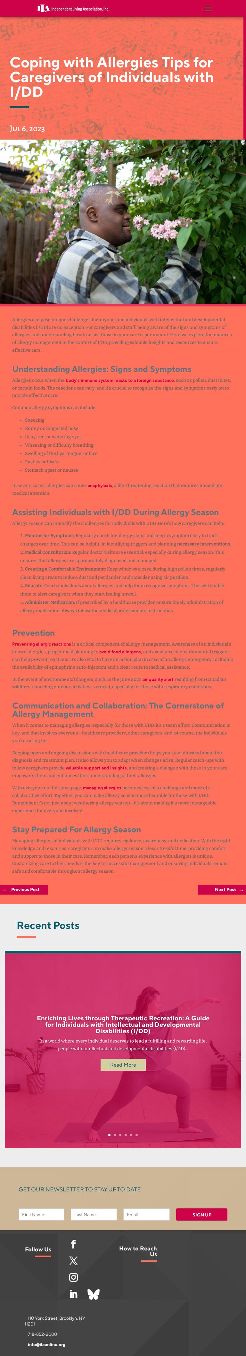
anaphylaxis (100, 485)
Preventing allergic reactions (41, 644)
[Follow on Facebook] (73, 1244)
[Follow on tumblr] (93, 1294)
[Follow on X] (73, 1261)
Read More (123, 1064)
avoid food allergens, (120, 651)
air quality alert (158, 679)
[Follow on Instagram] (73, 1277)
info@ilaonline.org (46, 1344)
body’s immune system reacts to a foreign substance (120, 380)
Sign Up (202, 1215)
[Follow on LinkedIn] (73, 1294)
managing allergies (102, 788)
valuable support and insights (96, 768)
